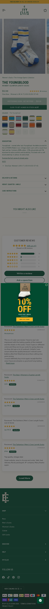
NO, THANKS (24, 322)
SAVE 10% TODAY (24, 319)
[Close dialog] (46, 285)
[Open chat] (40, 600)
